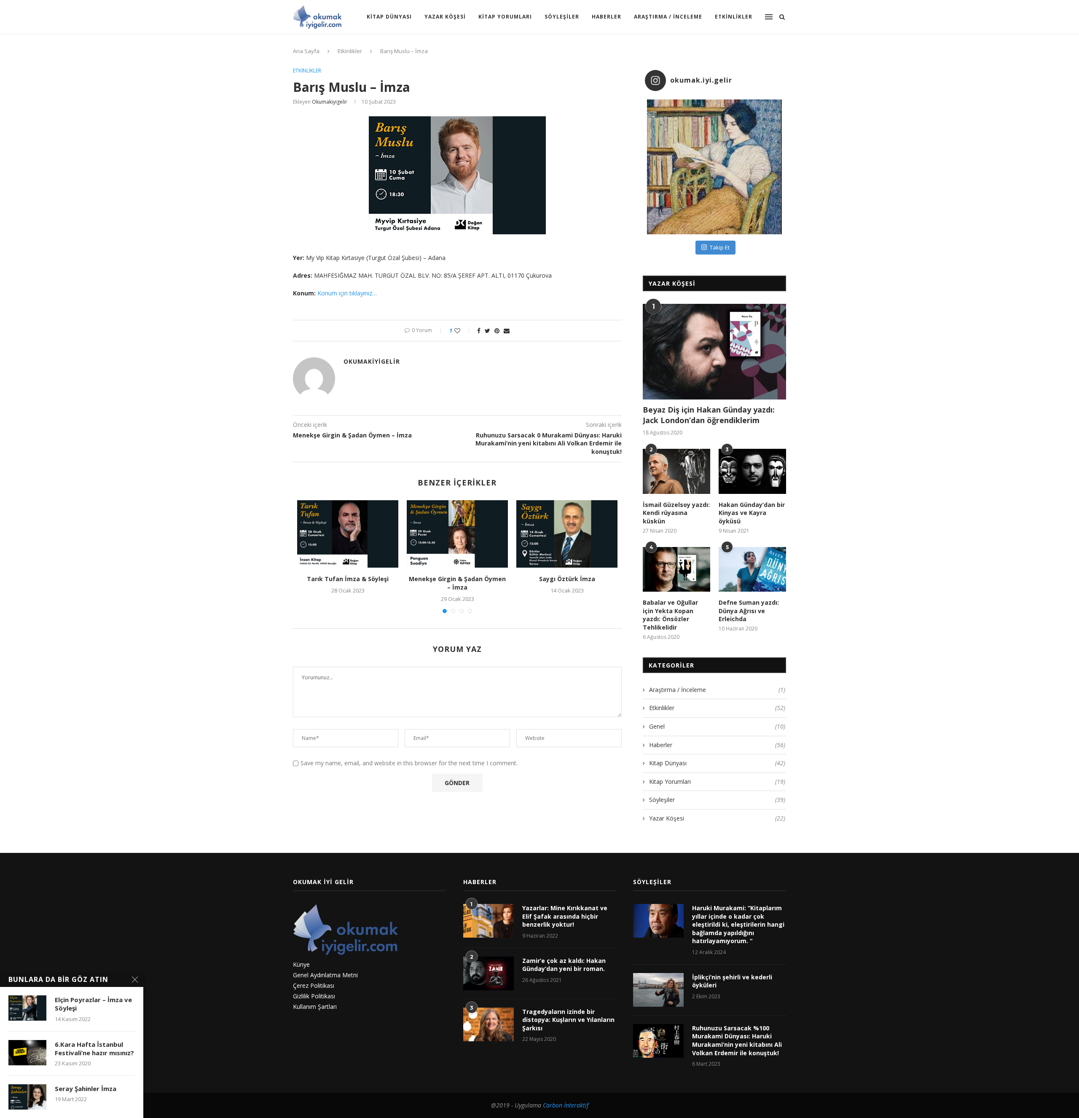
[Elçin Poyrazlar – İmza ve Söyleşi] (27, 1008)
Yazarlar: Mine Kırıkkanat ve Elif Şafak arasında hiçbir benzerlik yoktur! (564, 916)
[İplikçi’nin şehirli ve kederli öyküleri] (658, 990)
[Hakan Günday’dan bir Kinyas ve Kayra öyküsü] (752, 471)
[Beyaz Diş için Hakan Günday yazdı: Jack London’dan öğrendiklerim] (714, 351)
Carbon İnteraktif (565, 1105)
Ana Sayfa (306, 51)
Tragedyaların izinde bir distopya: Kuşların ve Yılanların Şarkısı (568, 1020)
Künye (301, 964)
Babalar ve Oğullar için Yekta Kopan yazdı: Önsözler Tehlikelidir (670, 614)
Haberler (606, 16)
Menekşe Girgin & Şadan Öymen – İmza (457, 583)
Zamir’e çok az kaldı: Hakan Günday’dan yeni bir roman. (564, 965)
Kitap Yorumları (505, 16)
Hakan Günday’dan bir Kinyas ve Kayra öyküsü (752, 513)
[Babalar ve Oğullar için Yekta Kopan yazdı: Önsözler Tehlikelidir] (676, 569)
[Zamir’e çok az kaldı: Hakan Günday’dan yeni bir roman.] (488, 973)
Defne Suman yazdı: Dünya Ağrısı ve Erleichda (749, 610)
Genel (717, 726)
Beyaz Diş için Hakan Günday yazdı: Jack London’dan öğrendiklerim (709, 415)
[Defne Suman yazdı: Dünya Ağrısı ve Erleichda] (752, 569)
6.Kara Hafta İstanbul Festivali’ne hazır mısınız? (94, 1048)
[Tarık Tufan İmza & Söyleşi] (347, 534)
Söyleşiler (562, 16)
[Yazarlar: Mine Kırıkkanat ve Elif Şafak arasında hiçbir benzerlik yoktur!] (488, 921)
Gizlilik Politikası (314, 996)
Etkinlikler (733, 16)
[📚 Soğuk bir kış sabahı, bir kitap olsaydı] (714, 166)
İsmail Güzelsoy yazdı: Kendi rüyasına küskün (676, 513)
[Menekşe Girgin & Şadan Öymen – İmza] (457, 534)
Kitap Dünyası (389, 16)
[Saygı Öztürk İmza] (566, 534)
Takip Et (720, 247)
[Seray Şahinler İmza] (27, 1097)
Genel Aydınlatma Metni (325, 975)
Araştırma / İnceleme (668, 16)
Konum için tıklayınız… (347, 293)
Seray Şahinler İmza (85, 1088)
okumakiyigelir (329, 101)
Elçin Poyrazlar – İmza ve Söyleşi (93, 1003)
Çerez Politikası (313, 985)
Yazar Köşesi (445, 16)
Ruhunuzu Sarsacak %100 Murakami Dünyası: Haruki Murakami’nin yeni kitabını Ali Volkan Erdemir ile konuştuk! (737, 1040)
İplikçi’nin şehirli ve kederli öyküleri (732, 981)
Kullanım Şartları (315, 1007)
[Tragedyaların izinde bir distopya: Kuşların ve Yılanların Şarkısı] (488, 1024)
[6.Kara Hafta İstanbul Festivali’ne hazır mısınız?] (27, 1052)
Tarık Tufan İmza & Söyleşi (348, 579)
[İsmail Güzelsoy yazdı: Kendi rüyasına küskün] (676, 471)
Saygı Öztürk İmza (567, 579)
